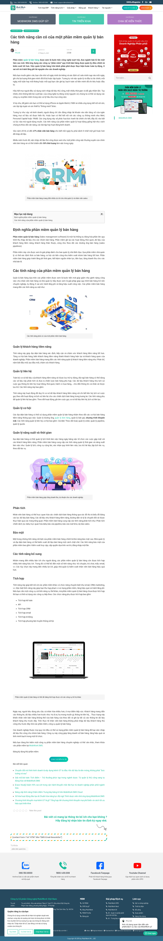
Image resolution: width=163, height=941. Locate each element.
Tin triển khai (81, 19)
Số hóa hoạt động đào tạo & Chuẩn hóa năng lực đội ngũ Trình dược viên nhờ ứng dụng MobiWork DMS (59, 796)
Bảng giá (82, 8)
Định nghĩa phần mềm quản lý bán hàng (30, 217)
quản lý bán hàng (31, 60)
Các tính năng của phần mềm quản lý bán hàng (33, 220)
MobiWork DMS (36, 745)
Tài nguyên (106, 8)
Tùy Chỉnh (12, 932)
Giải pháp (71, 8)
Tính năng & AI (57, 8)
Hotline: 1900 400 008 (40, 2)
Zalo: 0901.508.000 (20, 2)
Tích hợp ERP (43, 8)
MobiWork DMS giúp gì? (33, 19)
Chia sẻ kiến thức (130, 19)
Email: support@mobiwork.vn (63, 2)
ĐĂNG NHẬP (145, 8)
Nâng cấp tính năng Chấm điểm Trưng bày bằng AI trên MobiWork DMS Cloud (48, 792)
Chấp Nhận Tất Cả (42, 932)
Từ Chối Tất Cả (26, 932)
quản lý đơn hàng (62, 418)
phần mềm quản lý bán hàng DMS (20, 849)
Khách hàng (93, 8)
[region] (28, 922)
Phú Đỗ (17, 53)
